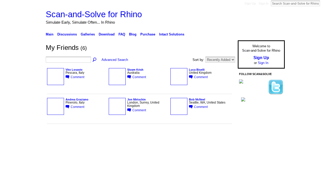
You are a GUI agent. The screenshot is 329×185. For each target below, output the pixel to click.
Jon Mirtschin (136, 99)
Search (324, 3)
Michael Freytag (84, 150)
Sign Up (250, 3)
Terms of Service (273, 150)
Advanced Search (115, 60)
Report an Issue (247, 150)
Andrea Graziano (77, 99)
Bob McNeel (197, 99)
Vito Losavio (74, 69)
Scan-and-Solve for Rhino (94, 14)
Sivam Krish (135, 69)
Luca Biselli (197, 69)
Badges (226, 150)
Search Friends (95, 60)
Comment (77, 77)
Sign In (263, 3)
